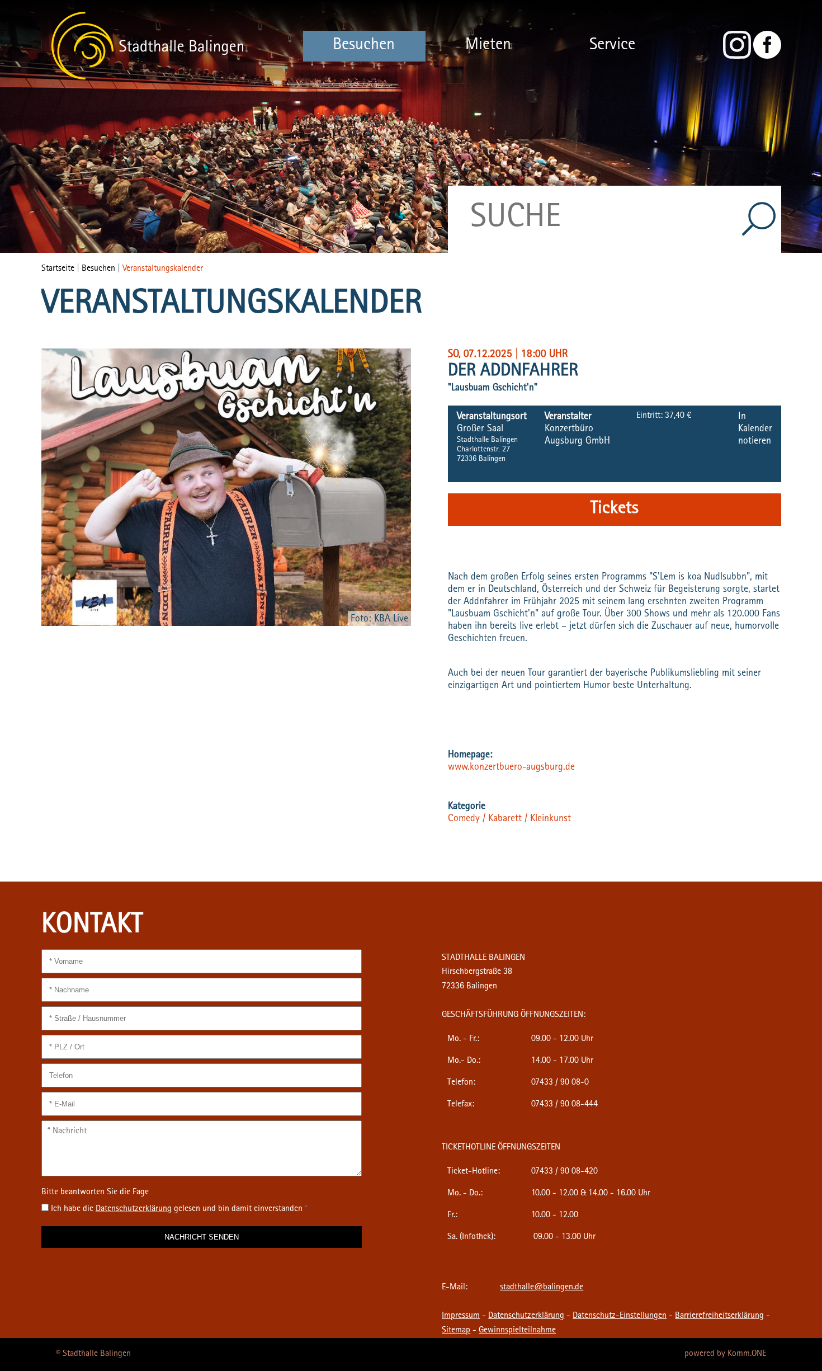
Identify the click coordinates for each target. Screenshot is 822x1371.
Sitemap (456, 1330)
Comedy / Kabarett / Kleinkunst (509, 819)
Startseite (57, 269)
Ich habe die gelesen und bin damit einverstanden (179, 1209)
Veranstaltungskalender (162, 269)
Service (612, 45)
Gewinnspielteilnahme (517, 1330)
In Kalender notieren (755, 429)
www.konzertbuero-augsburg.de (511, 768)
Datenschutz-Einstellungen (620, 1316)
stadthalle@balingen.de (541, 1287)
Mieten (488, 45)
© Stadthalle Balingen (93, 1354)
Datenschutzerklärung (526, 1316)
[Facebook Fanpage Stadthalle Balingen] (767, 57)
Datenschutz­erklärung (134, 1209)
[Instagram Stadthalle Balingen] (737, 57)
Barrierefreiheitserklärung (719, 1316)
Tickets (614, 510)
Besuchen (364, 45)
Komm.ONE (746, 1354)
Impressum (461, 1316)
